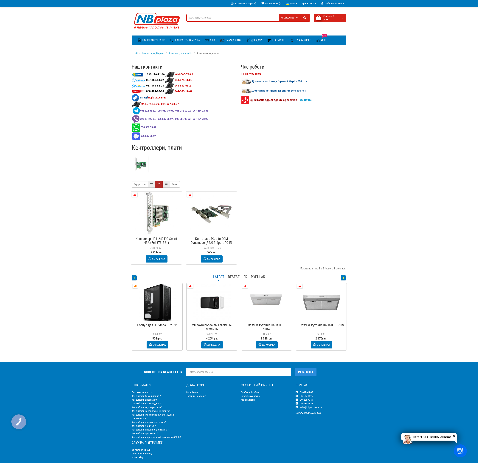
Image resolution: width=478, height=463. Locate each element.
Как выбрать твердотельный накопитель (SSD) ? (156, 437)
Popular (258, 277)
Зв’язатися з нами (141, 449)
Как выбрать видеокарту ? (145, 399)
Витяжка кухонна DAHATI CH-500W (266, 327)
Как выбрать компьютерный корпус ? (151, 411)
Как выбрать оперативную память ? (150, 429)
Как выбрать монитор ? (144, 426)
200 (174, 184)
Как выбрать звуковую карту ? (147, 407)
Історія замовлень (250, 396)
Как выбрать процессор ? (145, 433)
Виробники (192, 392)
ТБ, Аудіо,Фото (233, 40)
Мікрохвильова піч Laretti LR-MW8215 (212, 327)
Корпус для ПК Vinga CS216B (157, 325)
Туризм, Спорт (303, 40)
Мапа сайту (137, 457)
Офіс (212, 40)
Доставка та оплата (142, 392)
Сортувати (139, 184)
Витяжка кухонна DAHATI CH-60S (321, 325)
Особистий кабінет (250, 392)
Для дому (256, 40)
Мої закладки (248, 399)
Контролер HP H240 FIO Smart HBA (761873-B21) (156, 241)
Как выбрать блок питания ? (146, 396)
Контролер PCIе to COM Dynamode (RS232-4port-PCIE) (211, 241)
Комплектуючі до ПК (153, 40)
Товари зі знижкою (196, 396)
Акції (323, 38)
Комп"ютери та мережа (187, 40)
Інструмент (278, 40)
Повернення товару (142, 453)
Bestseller (237, 277)
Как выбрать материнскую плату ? (149, 422)
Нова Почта (305, 99)
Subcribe (308, 372)
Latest (218, 277)
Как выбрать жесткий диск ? (146, 403)
